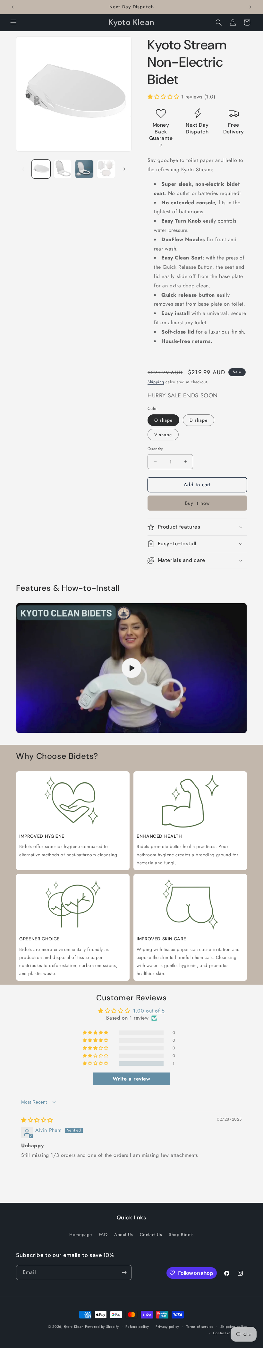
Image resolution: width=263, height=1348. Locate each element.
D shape (199, 420)
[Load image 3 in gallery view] (84, 169)
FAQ (103, 1234)
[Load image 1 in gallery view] (41, 169)
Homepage (80, 1234)
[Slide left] (23, 169)
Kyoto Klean (74, 1326)
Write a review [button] (131, 1078)
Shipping (156, 382)
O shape (163, 420)
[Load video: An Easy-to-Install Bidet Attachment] (131, 668)
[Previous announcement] (12, 7)
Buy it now (197, 503)
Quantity (155, 449)
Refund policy (137, 1326)
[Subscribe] (124, 1272)
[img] (37, 1120)
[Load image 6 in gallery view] (106, 169)
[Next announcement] (250, 7)
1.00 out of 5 (149, 1010)
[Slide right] (124, 169)
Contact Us (151, 1234)
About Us (123, 1234)
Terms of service (200, 1326)
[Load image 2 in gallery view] (63, 169)
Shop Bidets (181, 1234)
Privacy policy (167, 1326)
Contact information (230, 1332)
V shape (163, 434)
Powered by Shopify (102, 1326)
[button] (13, 22)
